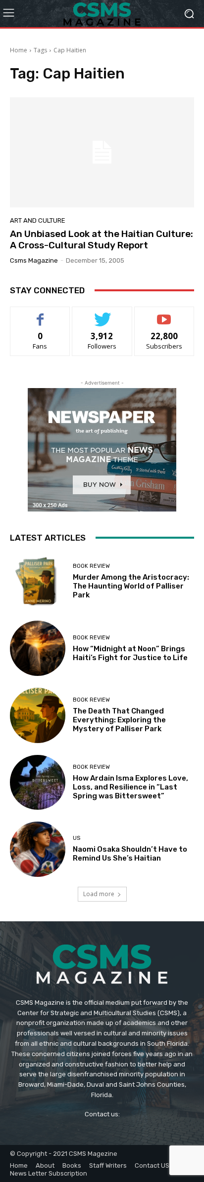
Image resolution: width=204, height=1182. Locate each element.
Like (40, 314)
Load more (98, 894)
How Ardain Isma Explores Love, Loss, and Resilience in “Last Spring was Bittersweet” (130, 787)
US (76, 838)
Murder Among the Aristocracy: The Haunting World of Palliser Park (131, 586)
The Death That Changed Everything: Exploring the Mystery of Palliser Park (119, 720)
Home (18, 50)
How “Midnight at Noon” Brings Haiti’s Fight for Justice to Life (130, 653)
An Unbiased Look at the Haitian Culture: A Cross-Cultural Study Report (101, 239)
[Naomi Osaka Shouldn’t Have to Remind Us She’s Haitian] (37, 849)
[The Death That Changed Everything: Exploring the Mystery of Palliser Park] (37, 715)
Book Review (91, 566)
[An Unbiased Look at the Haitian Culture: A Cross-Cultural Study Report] (102, 152)
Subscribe (164, 314)
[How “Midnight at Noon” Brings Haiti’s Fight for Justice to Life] (37, 648)
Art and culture (37, 220)
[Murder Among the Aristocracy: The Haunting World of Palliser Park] (37, 581)
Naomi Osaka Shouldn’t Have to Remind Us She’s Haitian (130, 854)
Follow (102, 314)
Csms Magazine (34, 260)
